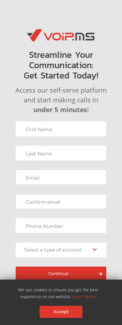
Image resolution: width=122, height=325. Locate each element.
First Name (39, 129)
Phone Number (44, 226)
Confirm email (43, 202)
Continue (58, 273)
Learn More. (84, 296)
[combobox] (61, 249)
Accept (61, 311)
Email (32, 178)
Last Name (39, 154)
